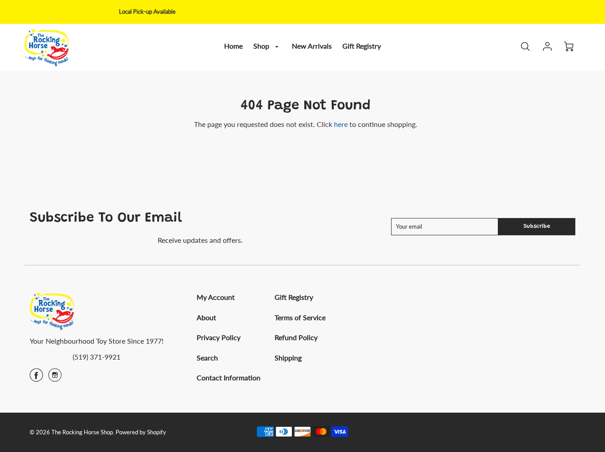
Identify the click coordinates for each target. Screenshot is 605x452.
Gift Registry (361, 46)
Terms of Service (300, 317)
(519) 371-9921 (96, 356)
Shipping (288, 357)
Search (207, 357)
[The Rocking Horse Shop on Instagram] (55, 378)
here (341, 124)
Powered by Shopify (141, 432)
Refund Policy (296, 337)
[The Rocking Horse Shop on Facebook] (36, 378)
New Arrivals (312, 46)
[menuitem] (233, 46)
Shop (262, 46)
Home (233, 46)
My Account (216, 297)
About (206, 317)
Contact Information (228, 377)
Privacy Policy (218, 337)
